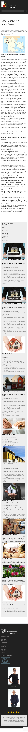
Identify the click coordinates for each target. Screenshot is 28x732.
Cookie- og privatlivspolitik (6, 655)
